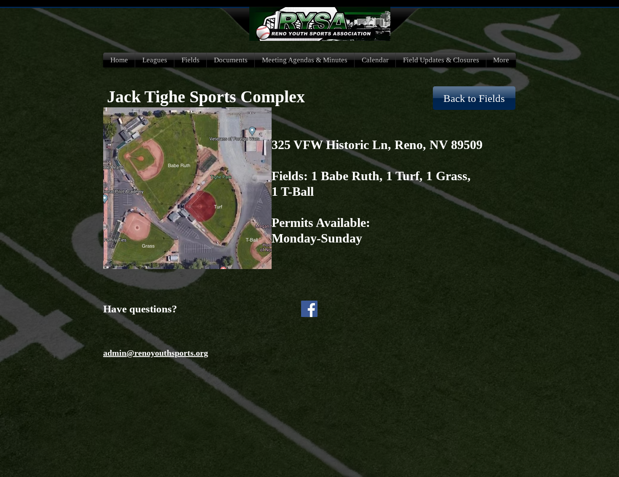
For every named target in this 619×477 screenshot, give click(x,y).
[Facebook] (309, 309)
